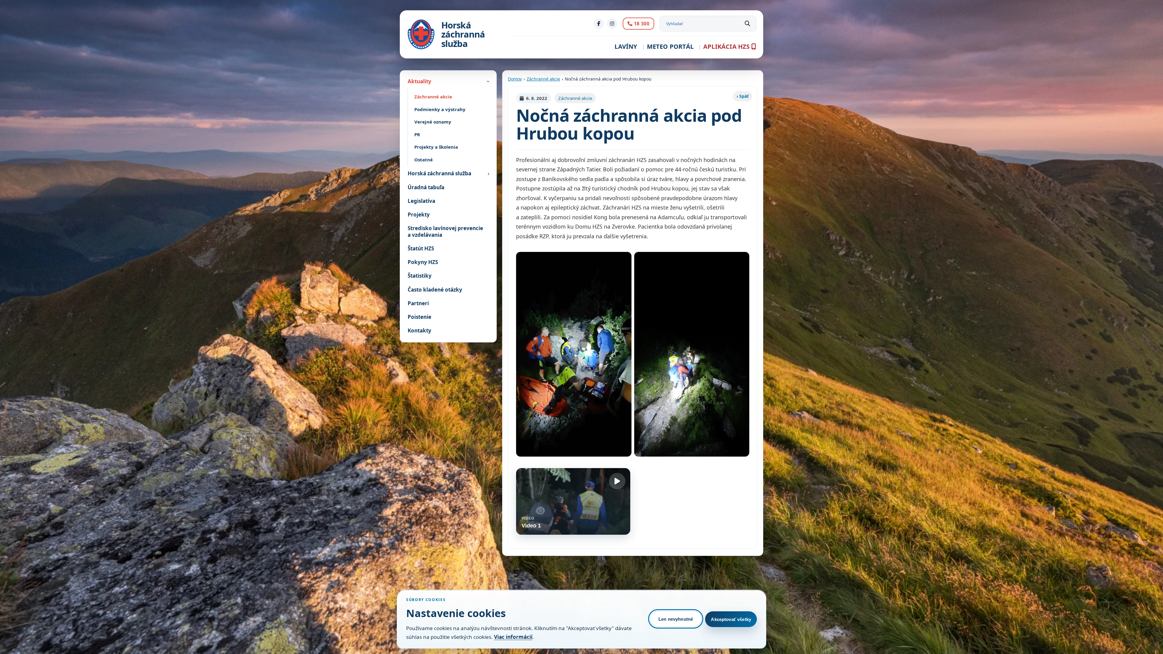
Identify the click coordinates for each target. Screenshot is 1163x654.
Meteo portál (670, 46)
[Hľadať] (747, 23)
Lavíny (626, 46)
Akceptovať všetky (731, 619)
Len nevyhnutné (675, 619)
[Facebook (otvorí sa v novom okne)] (599, 23)
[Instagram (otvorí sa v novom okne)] (612, 23)
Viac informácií (513, 636)
